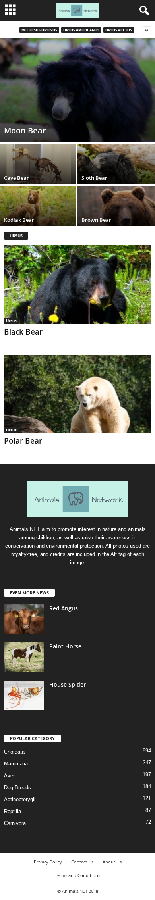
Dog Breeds (17, 787)
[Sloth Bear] (116, 173)
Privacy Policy (48, 862)
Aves (10, 776)
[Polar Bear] (77, 394)
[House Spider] (24, 695)
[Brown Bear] (116, 215)
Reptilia (12, 811)
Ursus (11, 320)
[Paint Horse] (24, 657)
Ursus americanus (81, 30)
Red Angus (63, 608)
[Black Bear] (77, 284)
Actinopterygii (19, 799)
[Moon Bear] (77, 90)
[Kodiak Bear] (39, 215)
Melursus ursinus (39, 30)
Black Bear (23, 332)
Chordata (14, 752)
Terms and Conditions (77, 875)
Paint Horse (65, 646)
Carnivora (15, 823)
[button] (142, 10)
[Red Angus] (24, 619)
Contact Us (82, 862)
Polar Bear (23, 441)
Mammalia (16, 764)
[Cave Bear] (39, 173)
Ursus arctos (118, 30)
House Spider (67, 684)
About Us (112, 862)
